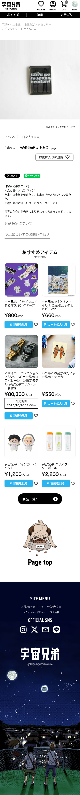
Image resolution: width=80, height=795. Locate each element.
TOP (5, 24)
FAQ (41, 606)
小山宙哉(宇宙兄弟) (21, 24)
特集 (40, 14)
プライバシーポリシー (34, 612)
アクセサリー (43, 24)
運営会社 (54, 612)
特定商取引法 (54, 606)
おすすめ (13, 14)
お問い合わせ (28, 606)
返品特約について (18, 223)
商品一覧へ (30, 499)
